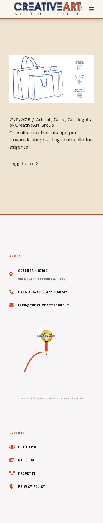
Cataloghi (78, 119)
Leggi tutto (21, 163)
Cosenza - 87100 (33, 270)
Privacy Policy (31, 486)
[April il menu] (91, 9)
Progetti (26, 473)
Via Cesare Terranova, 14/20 (43, 278)
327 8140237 (56, 291)
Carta (59, 119)
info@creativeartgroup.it (43, 305)
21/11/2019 (19, 119)
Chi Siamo (27, 446)
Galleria (26, 460)
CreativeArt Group (31, 125)
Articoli (43, 119)
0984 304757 (29, 291)
